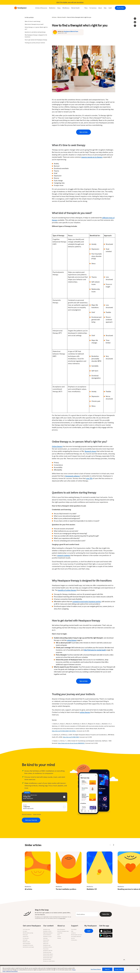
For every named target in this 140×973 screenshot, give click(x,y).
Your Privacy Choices (96, 969)
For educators (26, 938)
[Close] (137, 969)
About (100, 8)
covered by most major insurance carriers (86, 601)
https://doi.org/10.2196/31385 (71, 737)
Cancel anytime (37, 814)
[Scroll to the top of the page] (124, 960)
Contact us (73, 933)
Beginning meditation (47, 933)
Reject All (107, 969)
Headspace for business (28, 945)
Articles (54, 17)
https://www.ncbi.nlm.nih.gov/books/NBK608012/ (71, 743)
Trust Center (74, 929)
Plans (86, 8)
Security (73, 938)
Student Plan (25, 936)
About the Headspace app (63, 931)
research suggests (63, 555)
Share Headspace (26, 943)
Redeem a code (26, 941)
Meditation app (46, 929)
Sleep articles (46, 940)
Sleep (59, 8)
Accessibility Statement (76, 936)
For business (92, 8)
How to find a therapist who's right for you (79, 17)
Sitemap (59, 938)
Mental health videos (47, 957)
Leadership (59, 933)
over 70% (89, 478)
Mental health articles (48, 955)
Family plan (25, 934)
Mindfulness (65, 8)
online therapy (72, 640)
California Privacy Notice (12, 971)
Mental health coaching (28, 933)
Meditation (52, 8)
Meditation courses (47, 936)
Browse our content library (49, 961)
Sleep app (45, 938)
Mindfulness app (46, 945)
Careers (59, 936)
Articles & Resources (41, 8)
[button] (135, 26)
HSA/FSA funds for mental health (95, 650)
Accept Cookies (119, 969)
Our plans (25, 931)
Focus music (45, 948)
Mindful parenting (47, 952)
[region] (70, 969)
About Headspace (61, 929)
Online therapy (57, 446)
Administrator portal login (28, 947)
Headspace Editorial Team (71, 31)
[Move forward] (113, 844)
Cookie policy (74, 940)
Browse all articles (47, 959)
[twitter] (135, 22)
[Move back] (110, 844)
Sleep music (45, 941)
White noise (45, 943)
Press (58, 934)
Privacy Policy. (62, 918)
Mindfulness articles (47, 947)
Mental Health (75, 8)
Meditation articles (47, 931)
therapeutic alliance (72, 476)
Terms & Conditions (27, 814)
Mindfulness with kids (47, 950)
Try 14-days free (26, 929)
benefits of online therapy (67, 590)
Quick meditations (47, 934)
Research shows (90, 451)
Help (105, 8)
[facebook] (135, 18)
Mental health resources (76, 934)
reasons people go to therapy (91, 157)
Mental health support (48, 954)
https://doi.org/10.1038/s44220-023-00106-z (64, 731)
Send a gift (25, 940)
